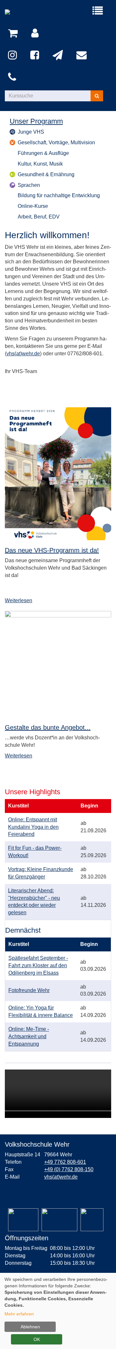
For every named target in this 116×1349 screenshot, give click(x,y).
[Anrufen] (13, 77)
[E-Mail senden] (82, 55)
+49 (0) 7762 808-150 (68, 1169)
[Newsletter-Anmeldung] (59, 55)
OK (37, 1339)
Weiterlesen (18, 600)
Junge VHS (31, 132)
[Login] (36, 33)
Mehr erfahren (19, 1313)
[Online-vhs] (92, 1219)
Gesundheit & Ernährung (46, 174)
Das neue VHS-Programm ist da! (52, 550)
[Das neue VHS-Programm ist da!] (58, 474)
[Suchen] (97, 95)
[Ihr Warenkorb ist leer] (14, 33)
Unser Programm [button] (36, 121)
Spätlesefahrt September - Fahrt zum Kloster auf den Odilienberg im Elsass (38, 965)
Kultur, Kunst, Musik (40, 164)
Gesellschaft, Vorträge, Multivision (56, 142)
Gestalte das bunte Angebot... (48, 727)
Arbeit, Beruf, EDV (39, 216)
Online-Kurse (33, 206)
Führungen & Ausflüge (43, 153)
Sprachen (29, 185)
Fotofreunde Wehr (29, 990)
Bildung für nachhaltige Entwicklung (59, 195)
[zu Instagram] (13, 55)
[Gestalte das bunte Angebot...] (58, 664)
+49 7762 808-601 (65, 1162)
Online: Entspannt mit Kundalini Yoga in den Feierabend (33, 827)
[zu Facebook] (35, 55)
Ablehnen (30, 1326)
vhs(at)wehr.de (23, 353)
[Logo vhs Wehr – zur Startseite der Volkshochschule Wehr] (31, 13)
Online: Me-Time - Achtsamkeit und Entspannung (28, 1036)
